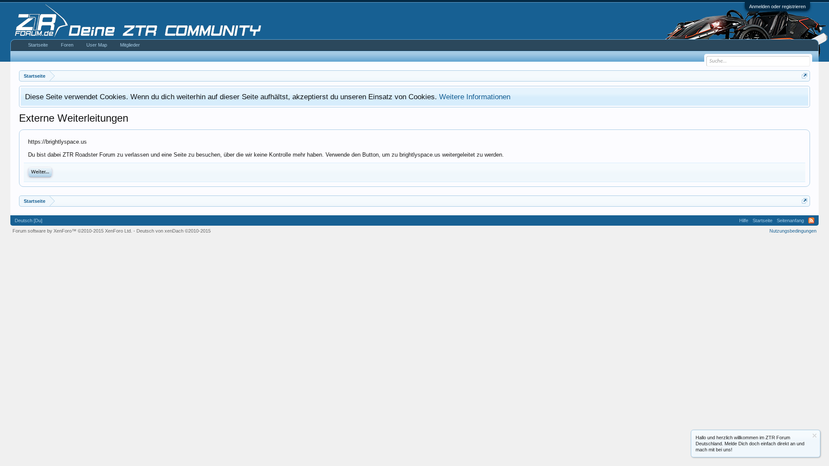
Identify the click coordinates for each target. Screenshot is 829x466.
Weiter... (40, 172)
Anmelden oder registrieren (777, 6)
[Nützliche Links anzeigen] (804, 76)
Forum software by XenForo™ (72, 230)
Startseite (38, 44)
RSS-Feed (811, 220)
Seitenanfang (790, 220)
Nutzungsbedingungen (792, 230)
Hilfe (743, 220)
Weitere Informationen (474, 96)
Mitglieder (130, 44)
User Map (96, 44)
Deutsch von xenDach (173, 230)
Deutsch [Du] (28, 220)
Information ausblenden (814, 435)
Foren (67, 44)
